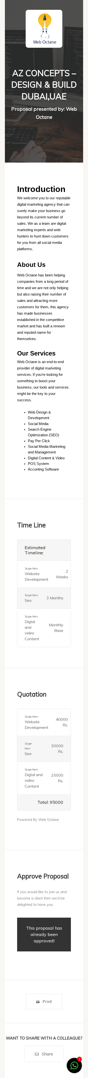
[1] (74, 1068)
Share (47, 1053)
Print (47, 1001)
